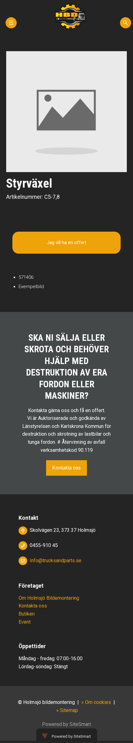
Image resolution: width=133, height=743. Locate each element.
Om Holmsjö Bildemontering (49, 598)
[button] (11, 25)
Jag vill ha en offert (66, 242)
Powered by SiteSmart (71, 736)
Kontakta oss (66, 467)
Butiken (27, 614)
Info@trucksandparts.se (55, 560)
